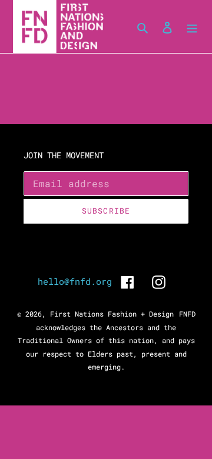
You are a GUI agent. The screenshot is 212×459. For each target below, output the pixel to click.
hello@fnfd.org (75, 281)
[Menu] (192, 26)
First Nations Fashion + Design (112, 313)
